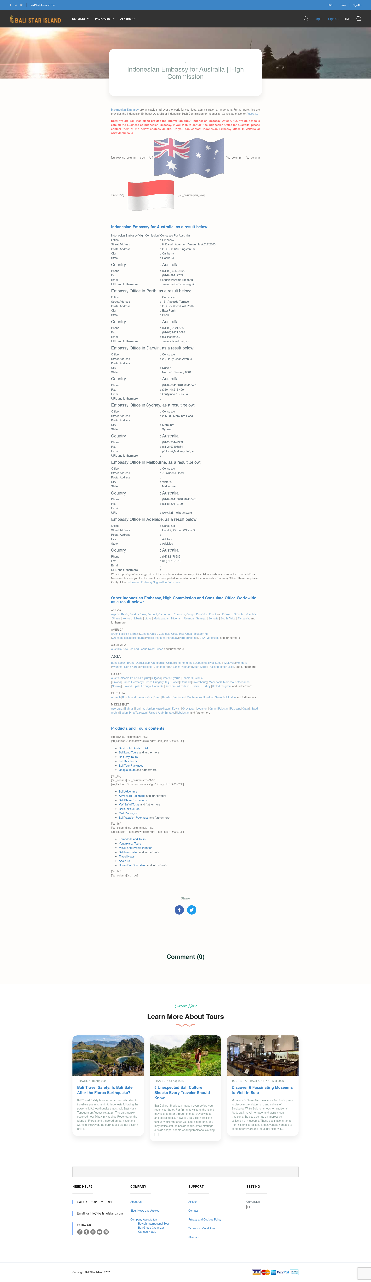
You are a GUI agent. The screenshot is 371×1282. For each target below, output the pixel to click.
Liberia (138, 618)
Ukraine (231, 697)
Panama (160, 638)
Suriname (191, 638)
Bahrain (129, 708)
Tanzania (243, 618)
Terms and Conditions (201, 1228)
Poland (128, 686)
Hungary (158, 682)
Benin (124, 614)
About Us (136, 1201)
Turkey (206, 686)
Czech (157, 697)
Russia (166, 697)
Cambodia (157, 662)
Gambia (251, 614)
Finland (116, 682)
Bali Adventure (128, 791)
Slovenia (220, 697)
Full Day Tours (128, 761)
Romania (158, 686)
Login (343, 5)
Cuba (189, 633)
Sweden (170, 686)
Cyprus (176, 678)
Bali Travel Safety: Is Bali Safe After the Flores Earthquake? (105, 1089)
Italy (166, 682)
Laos (218, 662)
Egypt (212, 614)
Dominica (202, 614)
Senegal (201, 618)
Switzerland (182, 686)
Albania (124, 678)
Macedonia (215, 682)
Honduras (139, 638)
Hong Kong (181, 662)
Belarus (135, 678)
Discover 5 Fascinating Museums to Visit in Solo (262, 1089)
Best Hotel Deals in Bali (133, 748)
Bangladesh (118, 662)
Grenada (117, 638)
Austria (115, 678)
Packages (102, 18)
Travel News (127, 856)
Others (125, 18)
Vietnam (186, 667)
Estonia (198, 678)
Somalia (213, 618)
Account (193, 1201)
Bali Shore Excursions (133, 800)
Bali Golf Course (129, 809)
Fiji (206, 633)
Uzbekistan (183, 712)
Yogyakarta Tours (130, 843)
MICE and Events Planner (135, 848)
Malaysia (229, 662)
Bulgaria (156, 678)
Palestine (235, 708)
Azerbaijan (117, 708)
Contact (193, 1210)
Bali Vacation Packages (134, 817)
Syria (131, 712)
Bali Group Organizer (151, 1227)
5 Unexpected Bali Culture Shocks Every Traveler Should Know (182, 1092)
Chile (153, 633)
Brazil (135, 633)
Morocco (228, 682)
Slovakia (208, 697)
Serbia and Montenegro (187, 697)
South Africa (228, 618)
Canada (145, 633)
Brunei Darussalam (139, 662)
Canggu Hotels (147, 1231)
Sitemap (193, 1237)
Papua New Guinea (151, 649)
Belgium (145, 678)
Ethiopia (238, 614)
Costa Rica (178, 633)
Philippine (146, 667)
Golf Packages (128, 813)
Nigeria (175, 618)
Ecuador (198, 633)
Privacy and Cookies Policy (204, 1219)
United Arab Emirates (162, 712)
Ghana (116, 618)
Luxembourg (199, 682)
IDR (330, 5)
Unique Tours (127, 770)
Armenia (116, 697)
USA (203, 638)
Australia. (252, 113)
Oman (213, 708)
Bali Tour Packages (131, 765)
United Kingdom (221, 686)
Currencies (253, 1201)
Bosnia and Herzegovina (137, 697)
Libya (148, 618)
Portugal (146, 686)
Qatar (245, 708)
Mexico (150, 638)
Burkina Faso (138, 614)
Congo (190, 614)
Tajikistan (141, 712)
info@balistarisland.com (42, 5)
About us (124, 861)
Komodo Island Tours (132, 839)
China (169, 662)
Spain (137, 686)
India (192, 662)
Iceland (127, 638)
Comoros (179, 614)
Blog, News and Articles (144, 1210)
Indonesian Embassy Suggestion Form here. (154, 582)
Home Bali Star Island (132, 865)
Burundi (152, 614)
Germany (137, 682)
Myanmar (117, 667)
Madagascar (161, 618)
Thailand (213, 667)
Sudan (124, 712)
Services (78, 18)
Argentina (117, 633)
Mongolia (241, 662)
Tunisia (195, 686)
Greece (147, 682)
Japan (199, 662)
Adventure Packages (132, 795)
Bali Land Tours (128, 752)
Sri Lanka (174, 667)
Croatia (166, 678)
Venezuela (213, 638)
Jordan (150, 708)
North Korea (131, 667)
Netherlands (242, 682)
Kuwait (176, 708)
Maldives (209, 662)
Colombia (164, 633)
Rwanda (189, 618)
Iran (137, 708)
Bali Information (128, 852)
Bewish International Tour (153, 1223)
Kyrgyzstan (189, 708)
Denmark (187, 678)
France (126, 682)
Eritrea (226, 614)
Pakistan (223, 708)
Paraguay (172, 638)
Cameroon (164, 614)
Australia (116, 649)
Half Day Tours (128, 757)
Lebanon (202, 708)
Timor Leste (227, 667)
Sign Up (357, 5)
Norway (116, 686)
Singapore (162, 667)
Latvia (175, 682)
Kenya (127, 618)
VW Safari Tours (129, 804)
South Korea (199, 667)
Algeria (115, 614)
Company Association (143, 1219)
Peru (182, 638)
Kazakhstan (163, 708)
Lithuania (185, 682)
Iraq (143, 708)
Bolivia (128, 633)
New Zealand (131, 649)
